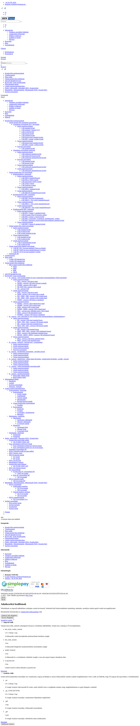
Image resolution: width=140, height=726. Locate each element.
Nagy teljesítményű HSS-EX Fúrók (20, 444)
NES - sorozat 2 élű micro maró (27, 281)
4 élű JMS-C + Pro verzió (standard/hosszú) (35, 204)
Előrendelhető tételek (12, 84)
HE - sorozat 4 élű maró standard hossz (30, 324)
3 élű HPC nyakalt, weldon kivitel (32, 139)
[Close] (1, 61)
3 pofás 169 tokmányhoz (17, 259)
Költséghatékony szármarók (22, 174)
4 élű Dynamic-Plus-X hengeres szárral (34, 215)
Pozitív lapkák (21, 394)
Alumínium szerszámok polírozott (24, 150)
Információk (9, 30)
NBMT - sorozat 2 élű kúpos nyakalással (30, 300)
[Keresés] (21, 21)
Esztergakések (17, 407)
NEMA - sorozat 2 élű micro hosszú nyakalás (32, 283)
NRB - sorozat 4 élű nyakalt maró (28, 307)
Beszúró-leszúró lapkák (24, 401)
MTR (15, 266)
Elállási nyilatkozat (15, 36)
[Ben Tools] (8, 19)
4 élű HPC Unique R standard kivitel (33, 224)
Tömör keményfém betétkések (14, 79)
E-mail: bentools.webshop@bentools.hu (18, 577)
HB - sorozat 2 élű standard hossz (28, 329)
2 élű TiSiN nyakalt (27, 183)
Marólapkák (17, 418)
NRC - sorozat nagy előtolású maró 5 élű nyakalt (33, 311)
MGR (15, 272)
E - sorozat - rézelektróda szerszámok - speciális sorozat (27, 351)
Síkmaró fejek (21, 429)
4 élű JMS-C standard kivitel (30, 189)
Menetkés (20, 414)
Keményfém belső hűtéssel (17, 464)
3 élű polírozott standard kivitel (31, 154)
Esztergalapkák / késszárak (17, 390)
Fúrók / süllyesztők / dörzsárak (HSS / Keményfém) (21, 88)
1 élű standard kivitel (28, 135)
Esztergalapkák (18, 392)
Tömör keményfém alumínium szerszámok (23, 122)
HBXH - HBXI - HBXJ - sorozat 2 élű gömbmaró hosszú (36, 335)
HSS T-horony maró (15, 453)
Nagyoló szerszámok (24, 146)
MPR (15, 268)
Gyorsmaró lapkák (23, 423)
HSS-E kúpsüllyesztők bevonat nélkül (21, 451)
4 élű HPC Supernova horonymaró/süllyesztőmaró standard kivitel (42, 220)
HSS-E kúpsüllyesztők (16, 479)
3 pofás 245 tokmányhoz (17, 261)
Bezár (3, 599)
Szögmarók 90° (14, 254)
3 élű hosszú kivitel (27, 134)
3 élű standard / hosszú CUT (30, 130)
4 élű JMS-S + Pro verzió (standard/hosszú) (35, 200)
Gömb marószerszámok (24, 169)
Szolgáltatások (9, 45)
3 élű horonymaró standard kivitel (32, 137)
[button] (3, 48)
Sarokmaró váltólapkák (24, 420)
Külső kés (20, 409)
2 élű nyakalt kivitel (23, 244)
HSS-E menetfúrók (15, 484)
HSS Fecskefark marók (16, 455)
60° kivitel (16, 459)
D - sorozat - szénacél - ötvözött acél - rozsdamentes (26, 342)
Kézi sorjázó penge (15, 503)
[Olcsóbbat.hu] (7, 590)
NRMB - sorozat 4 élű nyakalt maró (28, 305)
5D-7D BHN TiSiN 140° (21, 442)
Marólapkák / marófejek (16, 416)
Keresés (3, 63)
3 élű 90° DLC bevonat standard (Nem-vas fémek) (29, 248)
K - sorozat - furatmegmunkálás (19, 374)
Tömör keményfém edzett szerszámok (21, 226)
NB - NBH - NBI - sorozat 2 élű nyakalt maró (32, 296)
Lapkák (11, 383)
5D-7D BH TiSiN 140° (20, 466)
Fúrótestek (16, 436)
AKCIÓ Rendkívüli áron (13, 81)
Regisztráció (9, 54)
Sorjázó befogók (14, 505)
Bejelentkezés (9, 52)
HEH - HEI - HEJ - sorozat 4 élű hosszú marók (32, 326)
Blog (6, 43)
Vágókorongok (10, 75)
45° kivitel (16, 457)
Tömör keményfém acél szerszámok (20, 172)
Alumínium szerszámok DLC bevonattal (26, 124)
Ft (5, 12)
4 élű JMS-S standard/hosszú (30, 178)
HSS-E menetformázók (16, 497)
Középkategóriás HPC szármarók (24, 194)
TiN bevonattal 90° (19, 481)
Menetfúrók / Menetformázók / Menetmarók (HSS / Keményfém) (26, 90)
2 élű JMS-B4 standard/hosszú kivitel (33, 193)
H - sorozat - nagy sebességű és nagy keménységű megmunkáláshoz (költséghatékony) (37, 316)
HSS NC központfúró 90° (21, 475)
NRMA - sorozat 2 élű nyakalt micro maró (31, 303)
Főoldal (7, 512)
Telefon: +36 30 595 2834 (13, 578)
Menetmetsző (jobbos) (16, 462)
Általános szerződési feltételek (18, 32)
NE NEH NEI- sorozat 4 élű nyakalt (29, 287)
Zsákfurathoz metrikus (20, 486)
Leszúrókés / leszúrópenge (25, 412)
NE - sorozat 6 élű (23, 289)
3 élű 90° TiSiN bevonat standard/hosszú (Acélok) (29, 250)
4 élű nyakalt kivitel (23, 231)
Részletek (4, 671)
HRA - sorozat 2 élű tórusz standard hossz (30, 339)
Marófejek (12, 381)
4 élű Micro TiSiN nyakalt (29, 180)
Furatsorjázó (13, 507)
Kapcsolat (8, 41)
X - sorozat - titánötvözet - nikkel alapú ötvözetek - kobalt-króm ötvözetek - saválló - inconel (39, 359)
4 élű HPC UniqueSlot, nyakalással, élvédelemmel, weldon (40, 218)
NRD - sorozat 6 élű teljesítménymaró (29, 313)
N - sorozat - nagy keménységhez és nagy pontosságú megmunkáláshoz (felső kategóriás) (38, 278)
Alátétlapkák (21, 396)
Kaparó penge (13, 508)
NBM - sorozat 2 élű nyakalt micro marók (30, 294)
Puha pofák (8, 77)
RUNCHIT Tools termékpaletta (15, 82)
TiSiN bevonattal (22, 473)
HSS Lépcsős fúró (15, 460)
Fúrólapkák (16, 435)
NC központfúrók (14, 470)
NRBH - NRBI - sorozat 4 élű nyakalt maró (31, 309)
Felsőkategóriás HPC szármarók (23, 209)
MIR (14, 270)
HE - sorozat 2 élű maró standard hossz (30, 320)
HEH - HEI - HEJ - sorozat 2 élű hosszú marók (32, 322)
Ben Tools (29, 595)
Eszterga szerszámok (15, 385)
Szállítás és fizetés (15, 37)
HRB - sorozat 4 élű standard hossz (28, 340)
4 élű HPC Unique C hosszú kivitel (32, 217)
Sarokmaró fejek (22, 427)
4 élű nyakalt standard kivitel (26, 233)
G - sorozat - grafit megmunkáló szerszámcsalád (24, 366)
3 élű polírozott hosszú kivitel (30, 156)
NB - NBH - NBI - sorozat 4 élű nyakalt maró (32, 298)
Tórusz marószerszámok (25, 141)
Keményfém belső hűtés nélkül (19, 440)
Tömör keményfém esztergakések (24, 403)
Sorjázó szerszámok (11, 92)
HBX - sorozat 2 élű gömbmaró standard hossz (32, 333)
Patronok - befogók (15, 387)
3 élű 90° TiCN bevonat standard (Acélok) (27, 252)
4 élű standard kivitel (24, 230)
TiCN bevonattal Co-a (20, 499)
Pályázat (11, 39)
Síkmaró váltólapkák (24, 422)
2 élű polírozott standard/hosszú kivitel (33, 158)
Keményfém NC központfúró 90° (24, 471)
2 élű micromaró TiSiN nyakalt (31, 182)
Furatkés (20, 405)
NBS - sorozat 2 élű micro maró (27, 292)
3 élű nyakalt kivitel (27, 132)
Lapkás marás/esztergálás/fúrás (15, 86)
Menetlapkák (21, 399)
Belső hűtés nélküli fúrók (21, 375)
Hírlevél (7, 117)
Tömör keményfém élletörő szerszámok (22, 246)
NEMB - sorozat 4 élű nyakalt (27, 285)
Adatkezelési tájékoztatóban (30, 612)
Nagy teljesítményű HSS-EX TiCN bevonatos (28, 447)
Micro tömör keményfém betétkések (20, 265)
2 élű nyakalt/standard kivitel (26, 242)
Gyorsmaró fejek (22, 431)
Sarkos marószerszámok (25, 126)
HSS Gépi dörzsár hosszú (17, 468)
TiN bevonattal (22, 477)
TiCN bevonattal (22, 488)
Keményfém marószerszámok (14, 73)
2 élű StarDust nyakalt (28, 185)
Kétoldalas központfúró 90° (18, 449)
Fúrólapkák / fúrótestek (16, 433)
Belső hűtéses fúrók (19, 377)
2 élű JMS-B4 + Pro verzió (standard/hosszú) (35, 207)
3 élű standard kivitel (28, 128)
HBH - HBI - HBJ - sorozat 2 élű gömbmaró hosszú (34, 331)
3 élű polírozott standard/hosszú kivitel (33, 167)
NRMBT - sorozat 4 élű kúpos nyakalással (31, 314)
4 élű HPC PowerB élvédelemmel (32, 198)
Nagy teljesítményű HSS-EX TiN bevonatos (27, 446)
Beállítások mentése (8, 724)
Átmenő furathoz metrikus (21, 492)
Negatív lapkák (22, 398)
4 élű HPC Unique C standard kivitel (33, 213)
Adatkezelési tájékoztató (17, 34)
